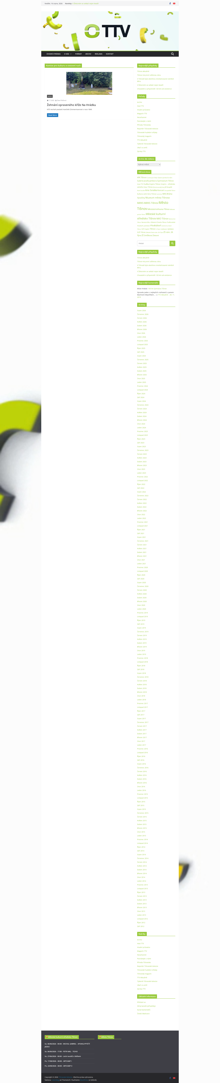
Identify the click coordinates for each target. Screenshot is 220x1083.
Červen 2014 (142, 862)
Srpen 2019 (141, 628)
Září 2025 (140, 352)
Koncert (160, 190)
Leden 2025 (141, 382)
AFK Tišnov (141, 177)
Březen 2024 (142, 420)
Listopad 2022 (142, 480)
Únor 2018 (141, 696)
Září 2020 (140, 579)
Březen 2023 (142, 465)
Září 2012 (140, 926)
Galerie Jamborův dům (165, 177)
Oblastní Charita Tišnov (158, 222)
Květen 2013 (142, 900)
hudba (146, 184)
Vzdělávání (164, 229)
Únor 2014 (141, 877)
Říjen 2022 (141, 484)
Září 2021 (140, 533)
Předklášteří (155, 225)
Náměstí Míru (146, 222)
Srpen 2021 (141, 537)
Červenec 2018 (142, 677)
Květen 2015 (142, 820)
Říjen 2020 (141, 575)
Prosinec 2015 (142, 794)
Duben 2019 (141, 643)
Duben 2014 (141, 870)
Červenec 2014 (142, 858)
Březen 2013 (142, 907)
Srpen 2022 (141, 492)
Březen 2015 (142, 828)
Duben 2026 (141, 325)
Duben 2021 (141, 552)
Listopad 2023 (142, 435)
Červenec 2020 (142, 586)
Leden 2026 (141, 337)
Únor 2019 (141, 650)
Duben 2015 (141, 824)
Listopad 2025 (142, 344)
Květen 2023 (142, 458)
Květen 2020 (142, 594)
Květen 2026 (142, 322)
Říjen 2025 (141, 348)
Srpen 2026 (141, 310)
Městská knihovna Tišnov (158, 209)
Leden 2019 (141, 654)
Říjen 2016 (141, 756)
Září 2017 (140, 715)
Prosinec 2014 (142, 839)
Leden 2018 (141, 700)
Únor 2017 (141, 741)
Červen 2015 (142, 817)
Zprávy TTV (141, 151)
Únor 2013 (141, 911)
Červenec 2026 (142, 314)
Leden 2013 (141, 915)
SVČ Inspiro (145, 229)
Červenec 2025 (142, 359)
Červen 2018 (142, 681)
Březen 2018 (142, 692)
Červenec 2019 (142, 632)
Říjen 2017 (141, 711)
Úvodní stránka (53, 54)
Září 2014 (140, 851)
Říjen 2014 (141, 847)
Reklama (98, 54)
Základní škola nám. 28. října (154, 232)
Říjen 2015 (141, 802)
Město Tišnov (107, 1037)
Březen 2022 (142, 511)
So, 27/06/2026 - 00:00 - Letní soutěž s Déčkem (63, 1056)
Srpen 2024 (141, 401)
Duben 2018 (141, 688)
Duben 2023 (141, 461)
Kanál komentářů (143, 1010)
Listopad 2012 (142, 919)
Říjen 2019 (141, 620)
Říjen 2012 (141, 922)
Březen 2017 (142, 737)
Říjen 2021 (141, 530)
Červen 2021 (142, 545)
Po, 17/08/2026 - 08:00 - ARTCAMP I (58, 1061)
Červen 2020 (142, 590)
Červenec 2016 (142, 768)
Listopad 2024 (142, 390)
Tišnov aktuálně (143, 71)
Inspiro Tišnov (154, 184)
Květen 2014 (142, 866)
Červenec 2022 (142, 496)
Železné (156, 235)
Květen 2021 (142, 548)
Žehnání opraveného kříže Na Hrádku (71, 105)
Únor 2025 (141, 378)
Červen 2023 (142, 454)
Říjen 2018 (141, 666)
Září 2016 (140, 760)
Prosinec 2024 (142, 386)
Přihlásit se (141, 1002)
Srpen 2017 (141, 718)
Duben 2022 (141, 507)
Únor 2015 (141, 832)
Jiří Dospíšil (168, 187)
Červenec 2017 (142, 722)
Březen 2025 (142, 375)
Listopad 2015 (142, 798)
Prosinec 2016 (142, 749)
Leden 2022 (141, 518)
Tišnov (152, 229)
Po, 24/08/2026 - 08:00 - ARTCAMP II (58, 1066)
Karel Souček (141, 190)
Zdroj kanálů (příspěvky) (146, 1006)
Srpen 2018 (141, 673)
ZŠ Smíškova (147, 235)
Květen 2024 (142, 412)
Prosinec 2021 (142, 522)
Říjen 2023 (141, 439)
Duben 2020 (141, 598)
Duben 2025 (141, 371)
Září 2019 (140, 624)
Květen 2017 (142, 730)
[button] (70, 54)
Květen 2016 (142, 775)
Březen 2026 (142, 329)
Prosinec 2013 (142, 885)
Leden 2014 (141, 881)
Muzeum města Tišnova (157, 197)
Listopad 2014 (142, 843)
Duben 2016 (141, 779)
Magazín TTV (142, 113)
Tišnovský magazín (144, 136)
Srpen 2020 (141, 582)
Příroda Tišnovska (144, 125)
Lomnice (159, 194)
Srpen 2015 (141, 809)
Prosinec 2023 (142, 431)
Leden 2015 (141, 836)
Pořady (78, 54)
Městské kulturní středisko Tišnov (62, 1037)
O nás (66, 54)
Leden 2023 (141, 473)
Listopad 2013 (142, 888)
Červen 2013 (142, 896)
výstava (170, 229)
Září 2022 (140, 488)
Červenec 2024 (142, 405)
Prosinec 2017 (142, 703)
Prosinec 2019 (142, 613)
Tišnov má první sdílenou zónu (149, 75)
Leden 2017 (141, 745)
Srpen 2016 (141, 764)
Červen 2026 (142, 318)
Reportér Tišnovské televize (147, 129)
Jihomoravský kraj (158, 187)
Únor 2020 (141, 605)
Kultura (140, 194)
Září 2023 (140, 443)
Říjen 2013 (141, 892)
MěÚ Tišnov (162, 218)
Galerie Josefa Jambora (147, 180)
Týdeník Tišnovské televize (147, 144)
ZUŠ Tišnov (141, 232)
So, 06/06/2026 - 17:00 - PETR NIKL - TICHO (61, 1051)
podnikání (147, 226)
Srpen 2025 (141, 356)
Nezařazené (141, 117)
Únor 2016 (141, 786)
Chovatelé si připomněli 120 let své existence (154, 89)
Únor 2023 (141, 469)
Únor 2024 (141, 424)
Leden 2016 (141, 790)
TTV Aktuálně (142, 140)
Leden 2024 (141, 427)
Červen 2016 (142, 771)
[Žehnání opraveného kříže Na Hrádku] (89, 83)
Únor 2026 (141, 333)
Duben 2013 (141, 904)
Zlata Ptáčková (61, 100)
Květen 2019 (142, 639)
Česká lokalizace (143, 1013)
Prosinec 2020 (142, 567)
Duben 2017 (141, 734)
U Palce (158, 229)
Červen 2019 (142, 635)
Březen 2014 (142, 873)
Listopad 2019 (142, 616)
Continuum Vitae (152, 178)
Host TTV (140, 106)
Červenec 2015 (142, 813)
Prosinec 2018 (142, 658)
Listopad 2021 (142, 526)
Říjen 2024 (141, 393)
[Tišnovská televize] (110, 13)
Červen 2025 (142, 363)
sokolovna (165, 226)
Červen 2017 (142, 726)
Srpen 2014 (141, 854)
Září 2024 (140, 397)
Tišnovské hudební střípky (147, 132)
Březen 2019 (142, 647)
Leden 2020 (141, 609)
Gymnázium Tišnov (165, 181)
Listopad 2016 (142, 752)
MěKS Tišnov (151, 202)
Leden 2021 (141, 564)
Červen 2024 (142, 409)
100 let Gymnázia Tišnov (157, 288)
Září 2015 (140, 805)
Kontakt (109, 54)
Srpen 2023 (141, 446)
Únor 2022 (141, 514)
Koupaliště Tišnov (170, 190)
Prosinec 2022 (142, 477)
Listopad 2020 (142, 571)
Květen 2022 (142, 503)
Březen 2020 (142, 601)
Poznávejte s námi (144, 121)
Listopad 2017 (142, 707)
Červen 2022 (142, 499)
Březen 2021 (142, 556)
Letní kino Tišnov (149, 194)
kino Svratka (151, 190)
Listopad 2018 (142, 662)
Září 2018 (140, 669)
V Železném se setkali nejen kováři (85, 4)
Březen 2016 (142, 783)
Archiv (88, 54)
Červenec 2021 (142, 541)
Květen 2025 (142, 367)
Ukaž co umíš (142, 147)
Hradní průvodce (143, 110)
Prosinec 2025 (142, 341)
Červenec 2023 (142, 450)
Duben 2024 (141, 416)
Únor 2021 (141, 560)
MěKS (140, 202)
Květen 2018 (142, 684)
